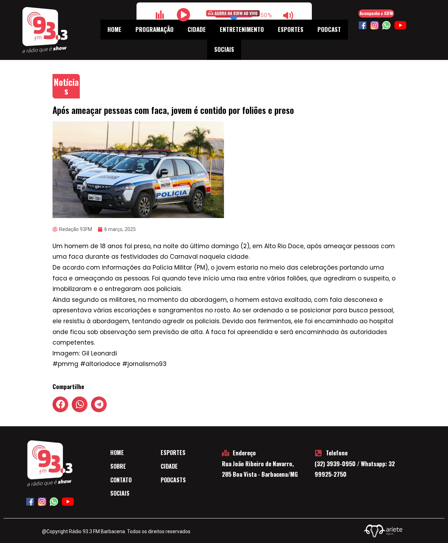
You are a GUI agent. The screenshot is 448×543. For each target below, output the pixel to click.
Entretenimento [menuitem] (242, 29)
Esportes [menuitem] (290, 29)
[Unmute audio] (288, 15)
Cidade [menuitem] (197, 29)
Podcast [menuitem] (329, 29)
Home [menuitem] (114, 29)
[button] (60, 404)
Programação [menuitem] (154, 29)
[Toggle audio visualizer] (159, 14)
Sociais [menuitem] (224, 49)
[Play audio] (183, 14)
